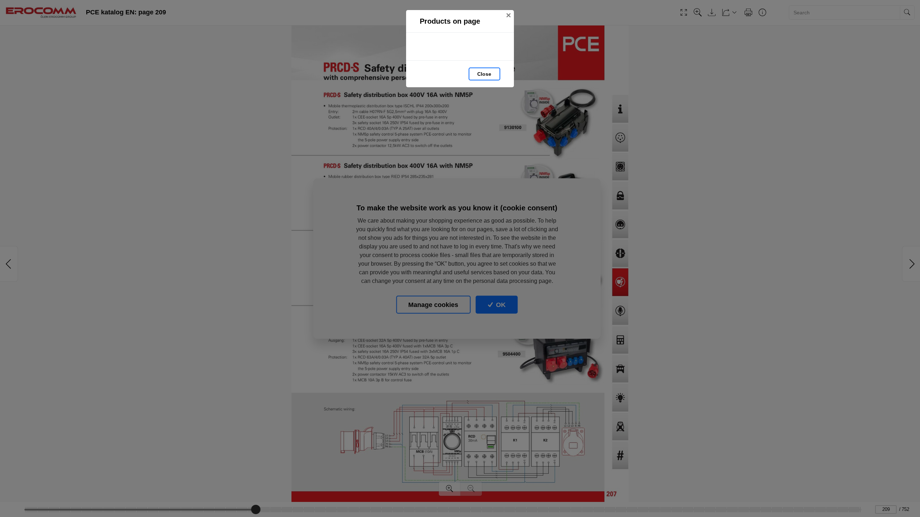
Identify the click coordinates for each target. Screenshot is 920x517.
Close (484, 74)
